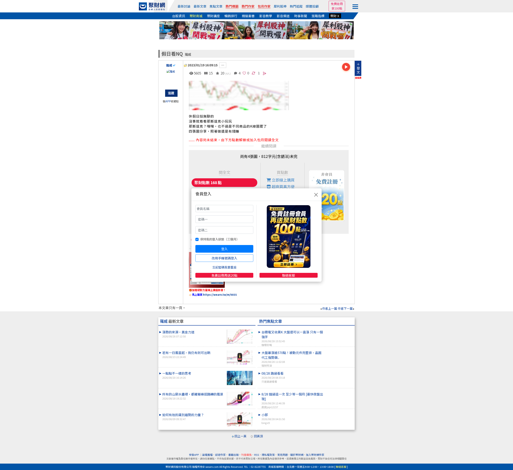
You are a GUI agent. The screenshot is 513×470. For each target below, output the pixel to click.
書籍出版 (233, 455)
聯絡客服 (288, 275)
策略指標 (318, 15)
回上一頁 (240, 436)
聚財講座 (213, 15)
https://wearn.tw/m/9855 (220, 295)
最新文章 (200, 6)
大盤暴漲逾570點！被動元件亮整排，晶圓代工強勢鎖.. (291, 358)
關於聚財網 (296, 455)
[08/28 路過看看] (339, 371)
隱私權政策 (268, 455)
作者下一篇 (345, 308)
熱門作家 (248, 6)
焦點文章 (216, 6)
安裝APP (194, 455)
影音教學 (265, 15)
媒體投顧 (312, 6)
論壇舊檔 (207, 455)
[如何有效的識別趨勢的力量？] (239, 419)
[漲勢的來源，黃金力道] (239, 337)
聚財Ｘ (335, 15)
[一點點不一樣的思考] (239, 378)
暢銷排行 (230, 15)
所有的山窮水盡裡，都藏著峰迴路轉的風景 (192, 396)
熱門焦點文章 (270, 321)
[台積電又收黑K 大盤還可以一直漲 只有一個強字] (339, 330)
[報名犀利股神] (256, 30)
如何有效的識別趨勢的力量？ (183, 416)
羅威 (188, 54)
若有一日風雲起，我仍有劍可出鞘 (186, 354)
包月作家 (264, 6)
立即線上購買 (283, 180)
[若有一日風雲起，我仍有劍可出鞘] (239, 357)
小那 (273, 418)
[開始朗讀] (346, 67)
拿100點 (336, 8)
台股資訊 (178, 15)
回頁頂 (258, 436)
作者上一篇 (329, 308)
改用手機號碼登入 (224, 258)
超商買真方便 (283, 186)
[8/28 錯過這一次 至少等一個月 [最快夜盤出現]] (339, 392)
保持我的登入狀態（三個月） (219, 239)
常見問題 (282, 455)
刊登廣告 (246, 455)
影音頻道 (283, 15)
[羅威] (170, 78)
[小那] (339, 412)
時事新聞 (300, 15)
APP (168, 101)
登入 (224, 248)
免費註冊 (337, 4)
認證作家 (220, 455)
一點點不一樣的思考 (176, 375)
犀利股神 (280, 6)
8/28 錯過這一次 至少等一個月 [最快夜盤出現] (292, 400)
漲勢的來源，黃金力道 (178, 334)
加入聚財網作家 (315, 455)
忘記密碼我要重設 (224, 267)
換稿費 (358, 77)
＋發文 (358, 68)
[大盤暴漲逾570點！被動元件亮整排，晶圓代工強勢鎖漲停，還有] (339, 350)
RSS (256, 455)
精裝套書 (248, 15)
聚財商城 (196, 15)
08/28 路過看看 (273, 377)
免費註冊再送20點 (224, 275)
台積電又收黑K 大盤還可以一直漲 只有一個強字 (292, 338)
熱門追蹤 (296, 6)
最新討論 (184, 6)
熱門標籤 (232, 6)
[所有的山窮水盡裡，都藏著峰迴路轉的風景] (239, 399)
